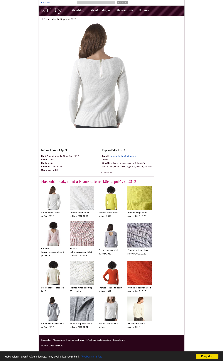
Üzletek (144, 10)
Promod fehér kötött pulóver (123, 156)
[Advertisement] (96, 138)
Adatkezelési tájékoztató (99, 340)
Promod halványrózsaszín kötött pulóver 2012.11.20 (81, 252)
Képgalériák (119, 340)
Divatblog (77, 10)
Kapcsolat (46, 340)
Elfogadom (207, 356)
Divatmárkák (124, 10)
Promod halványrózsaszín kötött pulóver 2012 (52, 252)
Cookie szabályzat (76, 340)
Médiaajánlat (59, 340)
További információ (91, 356)
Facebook (46, 2)
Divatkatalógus (100, 10)
